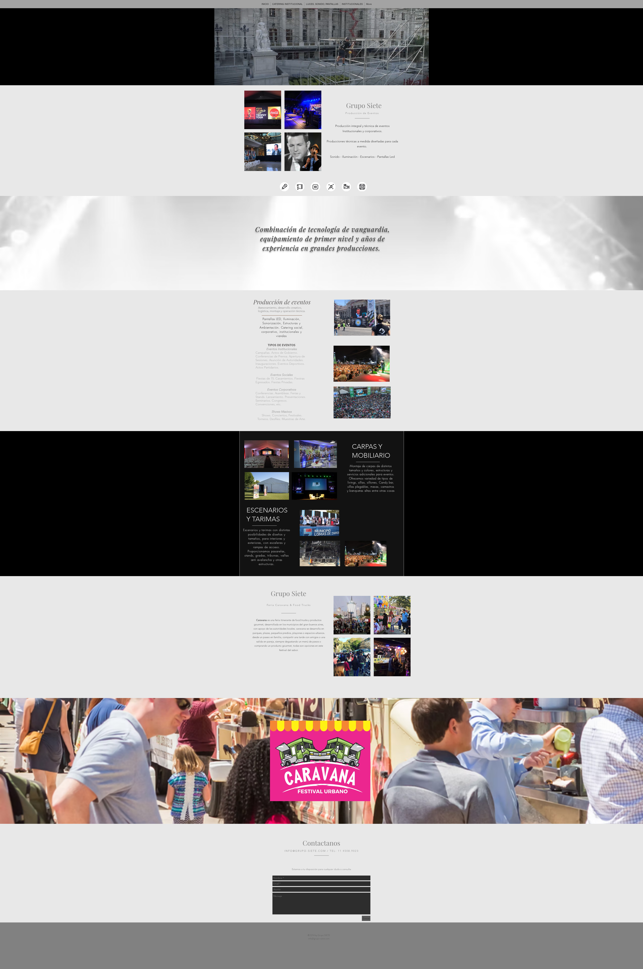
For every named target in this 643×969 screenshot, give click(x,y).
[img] (262, 110)
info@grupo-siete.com (319, 938)
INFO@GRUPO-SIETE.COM (305, 850)
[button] (321, 81)
